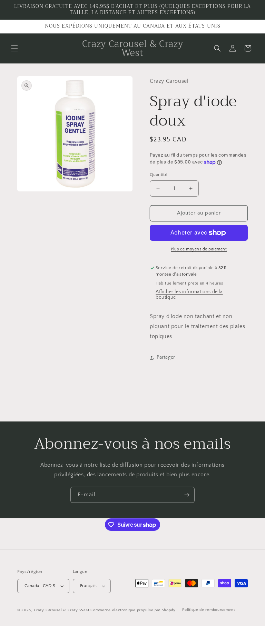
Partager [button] (166, 357)
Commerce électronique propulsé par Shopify (132, 610)
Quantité (158, 174)
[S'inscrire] (186, 495)
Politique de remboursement (208, 610)
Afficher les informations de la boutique (189, 294)
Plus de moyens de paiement (199, 249)
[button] (14, 48)
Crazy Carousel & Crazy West (61, 610)
